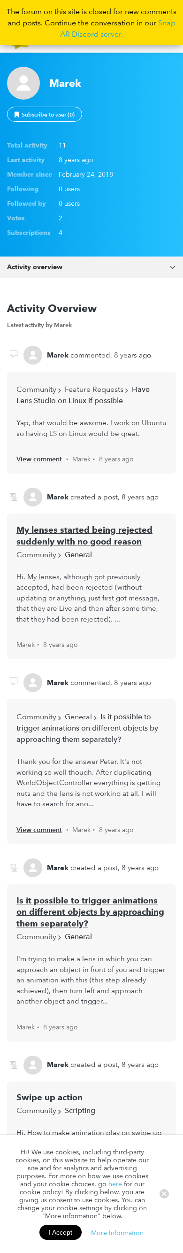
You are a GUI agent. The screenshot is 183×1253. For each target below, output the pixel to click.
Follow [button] (44, 114)
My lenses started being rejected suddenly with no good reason (84, 535)
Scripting (80, 1110)
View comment (39, 459)
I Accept (60, 1232)
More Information (117, 1232)
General (78, 554)
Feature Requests (94, 389)
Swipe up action (49, 1097)
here (115, 1184)
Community (36, 389)
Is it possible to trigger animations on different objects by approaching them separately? (87, 728)
